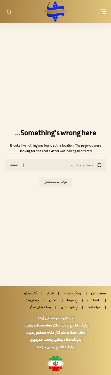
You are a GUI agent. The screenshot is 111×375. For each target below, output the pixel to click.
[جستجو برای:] (60, 165)
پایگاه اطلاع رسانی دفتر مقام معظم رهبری (55, 326)
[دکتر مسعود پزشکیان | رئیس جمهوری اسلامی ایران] (55, 11)
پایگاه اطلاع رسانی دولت (55, 347)
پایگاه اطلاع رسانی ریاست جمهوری (55, 340)
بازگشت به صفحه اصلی (55, 183)
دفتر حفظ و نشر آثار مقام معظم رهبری (55, 333)
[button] (101, 11)
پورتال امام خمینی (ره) (55, 318)
